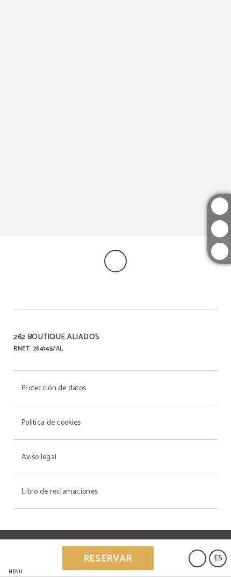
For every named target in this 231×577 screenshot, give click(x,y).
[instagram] (219, 206)
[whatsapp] (219, 251)
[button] (15, 558)
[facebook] (219, 228)
